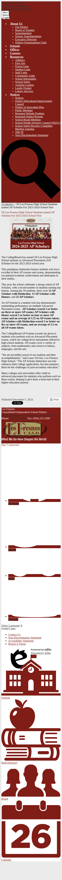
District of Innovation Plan (29, 107)
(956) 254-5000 (18, 418)
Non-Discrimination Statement (31, 135)
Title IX (19, 132)
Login (19, 651)
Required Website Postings (29, 113)
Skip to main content (12, 2)
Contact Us (14, 634)
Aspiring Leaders (24, 85)
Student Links (22, 69)
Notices (19, 97)
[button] (16, 23)
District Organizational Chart (30, 42)
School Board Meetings (28, 119)
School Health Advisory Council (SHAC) (38, 122)
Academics (7, 204)
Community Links (25, 75)
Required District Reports (29, 116)
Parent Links (22, 66)
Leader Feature (23, 88)
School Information (25, 78)
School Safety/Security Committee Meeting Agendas (34, 127)
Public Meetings (24, 110)
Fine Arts (20, 63)
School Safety (22, 81)
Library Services (24, 91)
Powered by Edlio (41, 653)
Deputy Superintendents (28, 36)
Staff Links (21, 72)
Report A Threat (17, 643)
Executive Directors (26, 39)
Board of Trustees (24, 30)
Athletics (20, 60)
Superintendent (23, 33)
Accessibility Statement (21, 640)
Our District (21, 27)
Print (56, 399)
